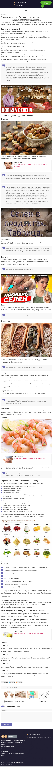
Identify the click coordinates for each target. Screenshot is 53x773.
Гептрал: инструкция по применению (43, 700)
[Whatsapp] (42, 6)
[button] (46, 3)
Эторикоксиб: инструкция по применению (28, 633)
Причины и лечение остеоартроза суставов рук (9, 701)
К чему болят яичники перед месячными (20, 700)
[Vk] (5, 736)
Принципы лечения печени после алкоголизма (30, 458)
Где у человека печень (32, 700)
